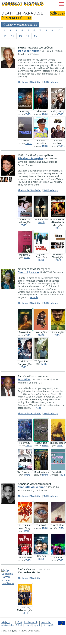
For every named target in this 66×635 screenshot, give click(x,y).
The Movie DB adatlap (29, 82)
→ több (34, 297)
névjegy (5, 622)
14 (27, 36)
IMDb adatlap (50, 82)
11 (5, 36)
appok (37, 625)
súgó (19, 622)
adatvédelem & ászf (11, 625)
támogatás (48, 625)
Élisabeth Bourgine (30, 158)
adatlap (21, 24)
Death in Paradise (22, 13)
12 (12, 36)
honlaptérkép (31, 622)
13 (20, 36)
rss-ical (28, 625)
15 (35, 36)
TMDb (29, 114)
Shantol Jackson (28, 272)
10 (59, 30)
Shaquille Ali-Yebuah (31, 487)
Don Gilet (24, 379)
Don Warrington (29, 50)
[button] (62, 4)
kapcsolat (46, 622)
